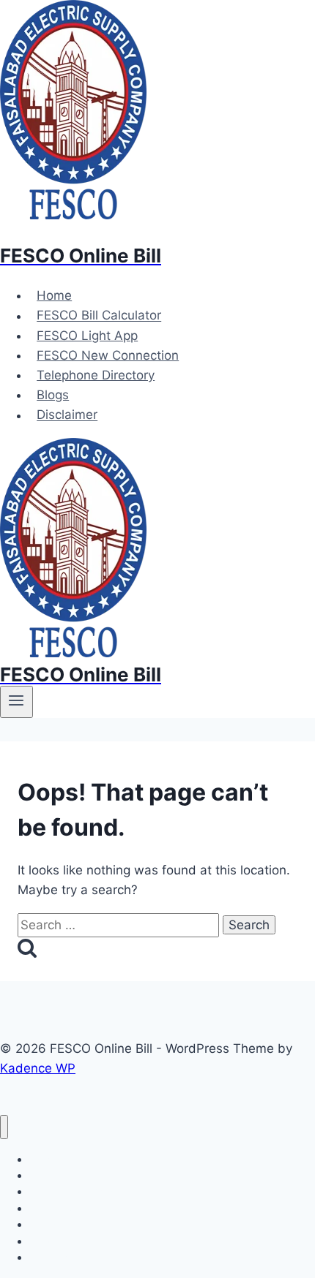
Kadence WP (37, 1068)
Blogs (53, 394)
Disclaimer (67, 415)
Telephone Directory (96, 375)
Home (54, 295)
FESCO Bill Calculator (99, 316)
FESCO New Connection (108, 355)
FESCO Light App (87, 335)
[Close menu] (4, 1127)
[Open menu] (16, 702)
